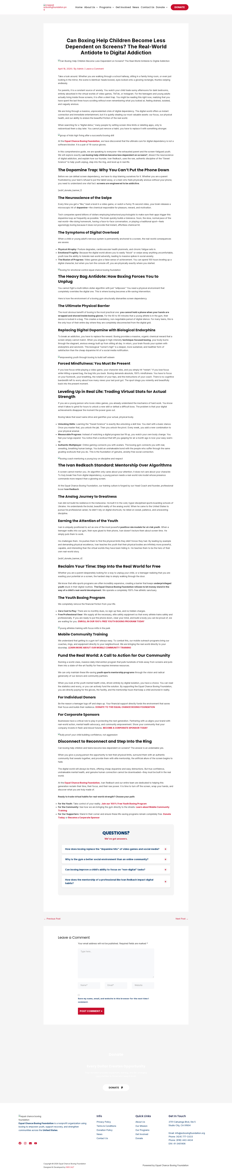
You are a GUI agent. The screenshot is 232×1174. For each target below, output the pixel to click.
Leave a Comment (94, 68)
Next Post (182, 918)
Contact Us (147, 7)
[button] (96, 7)
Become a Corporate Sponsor (84, 817)
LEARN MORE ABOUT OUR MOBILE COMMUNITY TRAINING (99, 647)
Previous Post (52, 918)
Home (79, 7)
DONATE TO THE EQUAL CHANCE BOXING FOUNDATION (125, 707)
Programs (105, 7)
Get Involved (123, 7)
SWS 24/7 (70, 1167)
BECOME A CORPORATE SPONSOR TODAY (125, 728)
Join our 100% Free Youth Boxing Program (124, 803)
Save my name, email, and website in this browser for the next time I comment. (113, 1000)
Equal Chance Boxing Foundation (82, 141)
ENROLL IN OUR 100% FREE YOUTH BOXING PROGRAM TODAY (111, 621)
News (136, 7)
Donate (160, 7)
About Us (89, 7)
